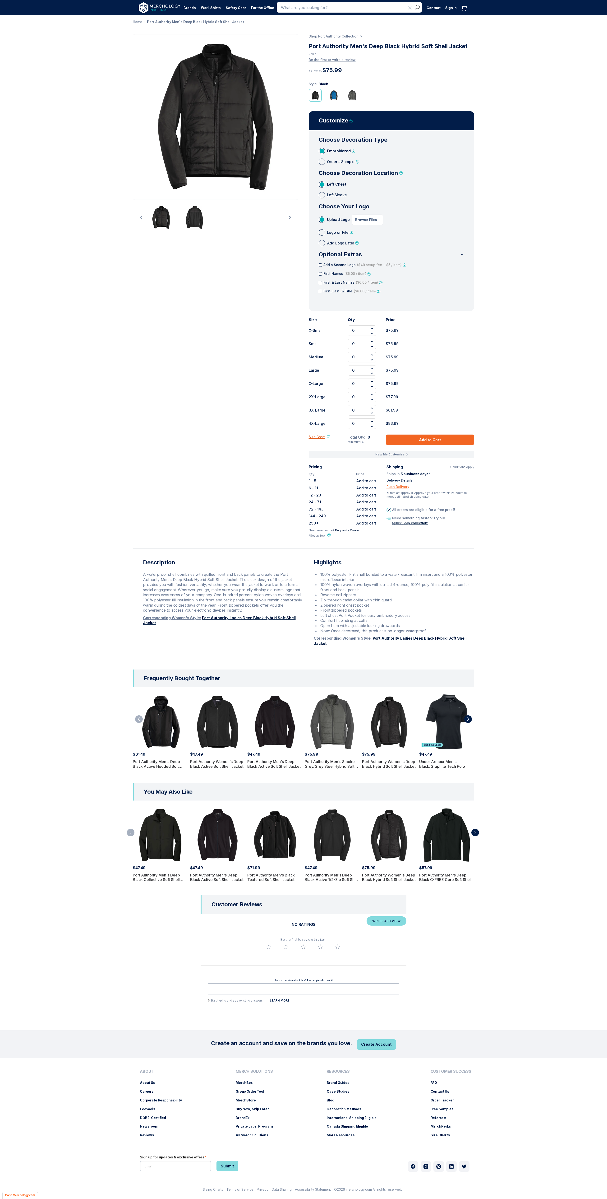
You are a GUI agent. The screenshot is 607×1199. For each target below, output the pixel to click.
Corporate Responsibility (163, 1100)
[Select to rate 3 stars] (303, 946)
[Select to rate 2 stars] (286, 946)
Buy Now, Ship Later (254, 1109)
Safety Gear (236, 8)
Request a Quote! (347, 530)
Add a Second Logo (362, 265)
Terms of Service (239, 1189)
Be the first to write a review (332, 60)
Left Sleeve (337, 194)
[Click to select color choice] (315, 95)
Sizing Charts (213, 1189)
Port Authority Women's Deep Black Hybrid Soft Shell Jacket (389, 763)
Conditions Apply (462, 467)
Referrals (440, 1118)
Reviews (149, 1135)
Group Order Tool (252, 1091)
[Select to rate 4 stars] (320, 946)
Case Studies (340, 1091)
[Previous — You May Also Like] (130, 832)
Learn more (280, 1000)
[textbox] (303, 989)
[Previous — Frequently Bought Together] (139, 719)
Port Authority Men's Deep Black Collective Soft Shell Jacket (156, 879)
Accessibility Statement (313, 1189)
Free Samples (444, 1109)
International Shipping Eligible (354, 1118)
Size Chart (317, 437)
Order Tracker (444, 1100)
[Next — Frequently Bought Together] (468, 719)
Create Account (376, 1044)
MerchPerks (443, 1126)
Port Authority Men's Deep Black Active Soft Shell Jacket (274, 763)
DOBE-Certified (155, 1118)
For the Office (262, 8)
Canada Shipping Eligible (349, 1126)
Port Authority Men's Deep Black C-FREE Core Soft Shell (445, 877)
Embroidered (339, 151)
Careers (149, 1091)
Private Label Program (256, 1126)
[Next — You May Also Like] (475, 832)
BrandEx (245, 1118)
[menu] (162, 1105)
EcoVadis (150, 1109)
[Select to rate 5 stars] (337, 946)
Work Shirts (211, 8)
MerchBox (246, 1083)
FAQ (436, 1083)
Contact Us (442, 1091)
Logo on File (338, 232)
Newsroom (151, 1126)
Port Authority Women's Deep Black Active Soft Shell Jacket (217, 763)
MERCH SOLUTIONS (254, 1071)
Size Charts (442, 1135)
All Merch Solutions (254, 1135)
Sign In (451, 8)
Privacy (262, 1189)
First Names (344, 274)
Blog (332, 1100)
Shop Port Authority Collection (334, 36)
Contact (434, 8)
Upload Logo (338, 219)
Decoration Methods (346, 1109)
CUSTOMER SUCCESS (451, 1071)
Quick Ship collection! (410, 523)
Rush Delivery (397, 487)
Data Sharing (282, 1189)
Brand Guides (340, 1083)
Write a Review (386, 921)
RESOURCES (338, 1071)
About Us (150, 1083)
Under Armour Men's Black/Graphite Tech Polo (442, 763)
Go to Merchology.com (20, 1195)
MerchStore (248, 1100)
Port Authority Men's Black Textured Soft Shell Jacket (271, 877)
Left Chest (336, 184)
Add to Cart (430, 439)
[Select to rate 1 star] (269, 946)
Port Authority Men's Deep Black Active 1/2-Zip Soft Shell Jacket (332, 879)
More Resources (342, 1135)
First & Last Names (350, 282)
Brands (190, 8)
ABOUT (147, 1071)
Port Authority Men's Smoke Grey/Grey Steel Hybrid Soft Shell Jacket (330, 766)
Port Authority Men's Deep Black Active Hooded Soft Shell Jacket (156, 766)
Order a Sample (341, 161)
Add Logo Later (340, 243)
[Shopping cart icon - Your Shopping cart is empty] (465, 13)
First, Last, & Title (349, 291)
